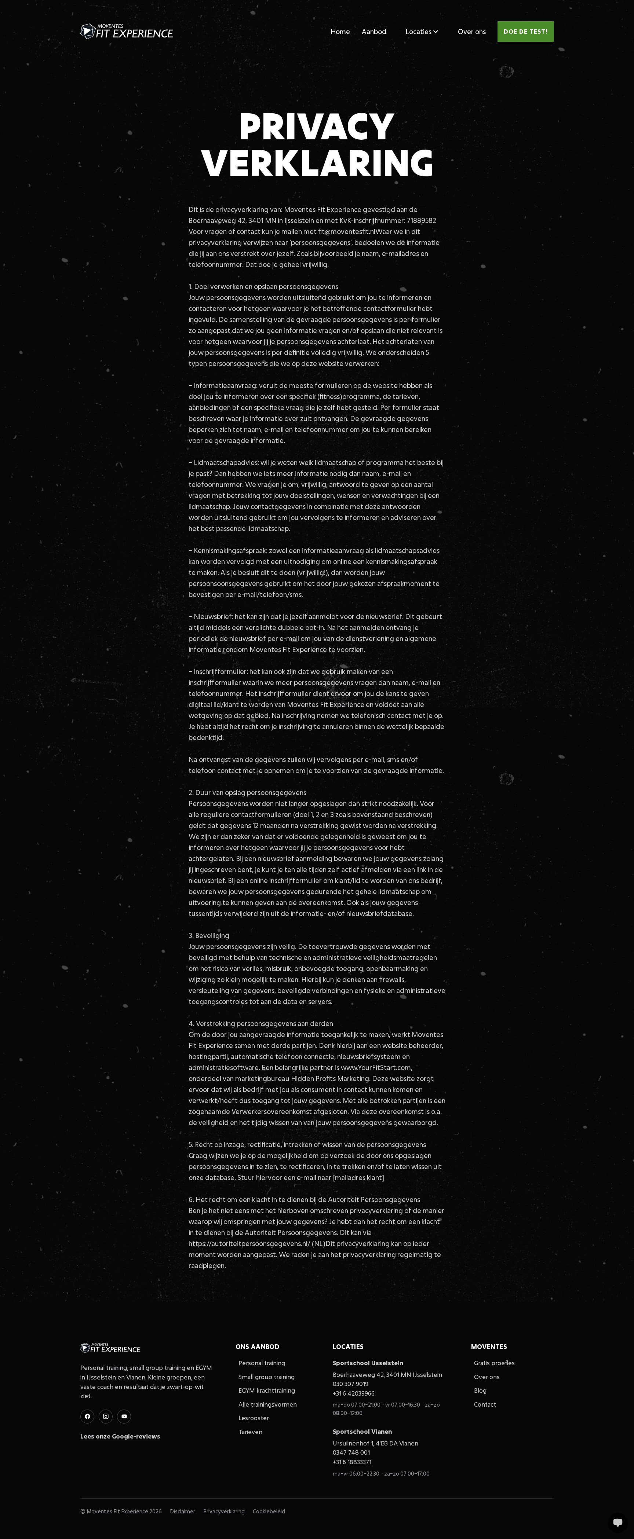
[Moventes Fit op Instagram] (106, 1416)
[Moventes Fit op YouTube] (124, 1416)
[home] (128, 31)
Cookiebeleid (269, 1511)
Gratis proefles (494, 1363)
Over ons (472, 31)
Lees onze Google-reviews (120, 1436)
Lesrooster (253, 1418)
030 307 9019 (350, 1384)
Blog (480, 1390)
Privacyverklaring (224, 1511)
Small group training (266, 1377)
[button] (422, 32)
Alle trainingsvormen (267, 1404)
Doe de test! (525, 31)
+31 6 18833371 (352, 1462)
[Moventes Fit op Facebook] (87, 1416)
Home (340, 31)
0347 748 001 (351, 1452)
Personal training (261, 1363)
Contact (485, 1404)
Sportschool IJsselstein (368, 1363)
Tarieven (250, 1432)
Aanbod (374, 31)
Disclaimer (182, 1511)
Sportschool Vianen (362, 1431)
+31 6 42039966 (354, 1393)
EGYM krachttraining (266, 1390)
